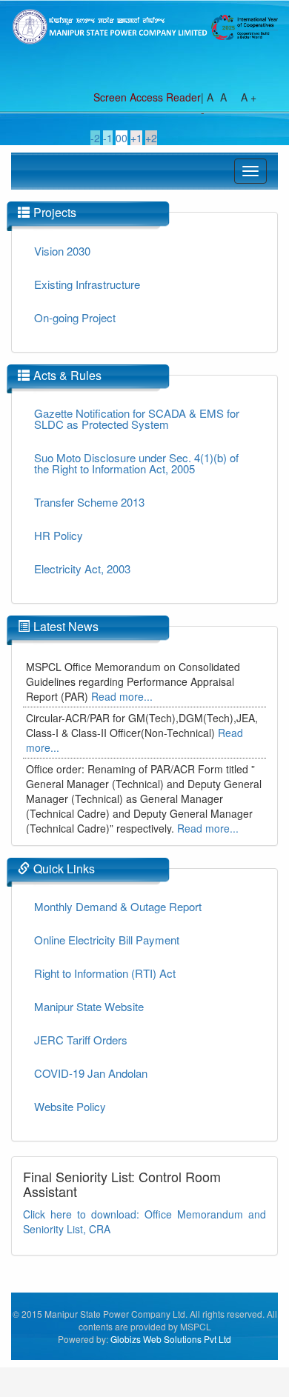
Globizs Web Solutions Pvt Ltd (170, 1339)
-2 (95, 137)
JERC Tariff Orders (80, 1039)
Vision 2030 (62, 251)
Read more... (122, 696)
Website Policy (70, 1106)
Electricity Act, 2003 (82, 568)
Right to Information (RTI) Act (105, 973)
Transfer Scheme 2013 (89, 502)
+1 (136, 137)
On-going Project (75, 317)
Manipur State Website (89, 1006)
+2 (151, 137)
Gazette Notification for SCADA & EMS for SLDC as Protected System (136, 418)
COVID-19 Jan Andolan (90, 1073)
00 (121, 137)
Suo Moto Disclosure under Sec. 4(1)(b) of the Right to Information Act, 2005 (136, 463)
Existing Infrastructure (87, 284)
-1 (108, 137)
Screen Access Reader (147, 97)
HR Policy (58, 535)
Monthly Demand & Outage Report (118, 906)
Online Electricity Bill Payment (106, 939)
